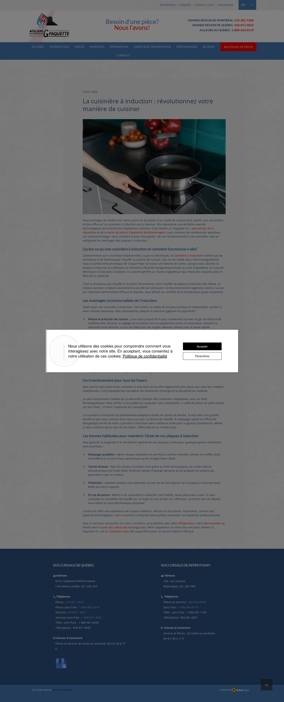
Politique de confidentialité (145, 356)
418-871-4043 (244, 25)
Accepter (202, 346)
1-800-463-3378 (89, 607)
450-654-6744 (197, 602)
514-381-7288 (244, 20)
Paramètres (202, 356)
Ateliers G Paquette (62, 690)
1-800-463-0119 (188, 607)
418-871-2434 (74, 602)
